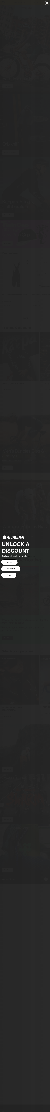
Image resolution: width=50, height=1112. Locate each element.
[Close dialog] (47, 3)
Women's (11, 569)
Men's (9, 562)
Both (9, 575)
